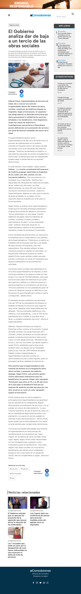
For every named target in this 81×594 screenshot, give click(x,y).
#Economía (13, 469)
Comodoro (62, 31)
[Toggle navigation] (9, 15)
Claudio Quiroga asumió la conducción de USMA (65, 99)
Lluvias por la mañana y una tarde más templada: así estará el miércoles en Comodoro (65, 86)
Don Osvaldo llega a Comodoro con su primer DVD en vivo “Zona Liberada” (64, 35)
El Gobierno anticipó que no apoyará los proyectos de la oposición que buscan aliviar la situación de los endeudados (17, 519)
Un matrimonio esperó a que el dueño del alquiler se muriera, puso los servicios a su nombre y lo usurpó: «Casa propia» (65, 143)
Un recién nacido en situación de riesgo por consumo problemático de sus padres (64, 127)
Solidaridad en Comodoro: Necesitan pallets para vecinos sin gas (65, 64)
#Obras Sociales (15, 473)
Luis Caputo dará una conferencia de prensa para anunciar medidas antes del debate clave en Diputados (39, 519)
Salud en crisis (14, 25)
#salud (12, 478)
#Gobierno (24, 469)
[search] (65, 16)
